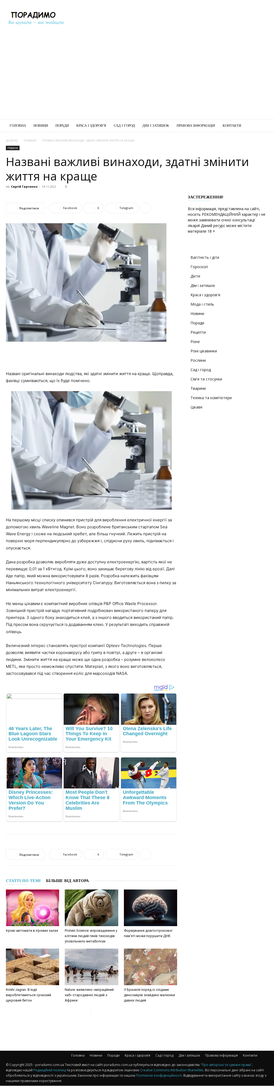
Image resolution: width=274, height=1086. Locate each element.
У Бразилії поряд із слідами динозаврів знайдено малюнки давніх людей (149, 995)
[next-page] (95, 1011)
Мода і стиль (202, 304)
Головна (18, 126)
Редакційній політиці (49, 1070)
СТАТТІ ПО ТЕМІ (23, 880)
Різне (195, 341)
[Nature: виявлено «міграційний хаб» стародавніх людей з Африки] (91, 967)
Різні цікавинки (204, 350)
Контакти (232, 126)
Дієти (195, 276)
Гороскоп (199, 266)
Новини (40, 126)
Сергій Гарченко (24, 186)
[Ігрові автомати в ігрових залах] (32, 907)
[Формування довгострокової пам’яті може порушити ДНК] (150, 907)
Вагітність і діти (205, 257)
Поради (62, 126)
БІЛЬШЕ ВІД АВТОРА (67, 880)
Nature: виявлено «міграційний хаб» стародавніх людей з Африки (89, 995)
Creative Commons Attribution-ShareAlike (171, 1070)
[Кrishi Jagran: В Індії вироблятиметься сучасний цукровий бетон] (32, 967)
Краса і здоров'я (205, 294)
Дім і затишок (155, 126)
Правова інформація (196, 126)
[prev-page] (86, 1011)
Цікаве (197, 407)
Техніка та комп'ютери (211, 397)
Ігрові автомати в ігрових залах (32, 931)
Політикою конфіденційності (159, 1075)
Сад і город (124, 126)
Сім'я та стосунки (206, 379)
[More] (145, 208)
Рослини (198, 360)
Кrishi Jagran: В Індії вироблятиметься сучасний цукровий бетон (28, 995)
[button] (261, 126)
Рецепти (198, 332)
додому (12, 140)
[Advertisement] (170, 19)
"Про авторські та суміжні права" (226, 1064)
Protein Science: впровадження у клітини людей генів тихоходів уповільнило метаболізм (91, 936)
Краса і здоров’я (91, 126)
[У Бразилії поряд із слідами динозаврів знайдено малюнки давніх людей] (150, 967)
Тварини (198, 388)
